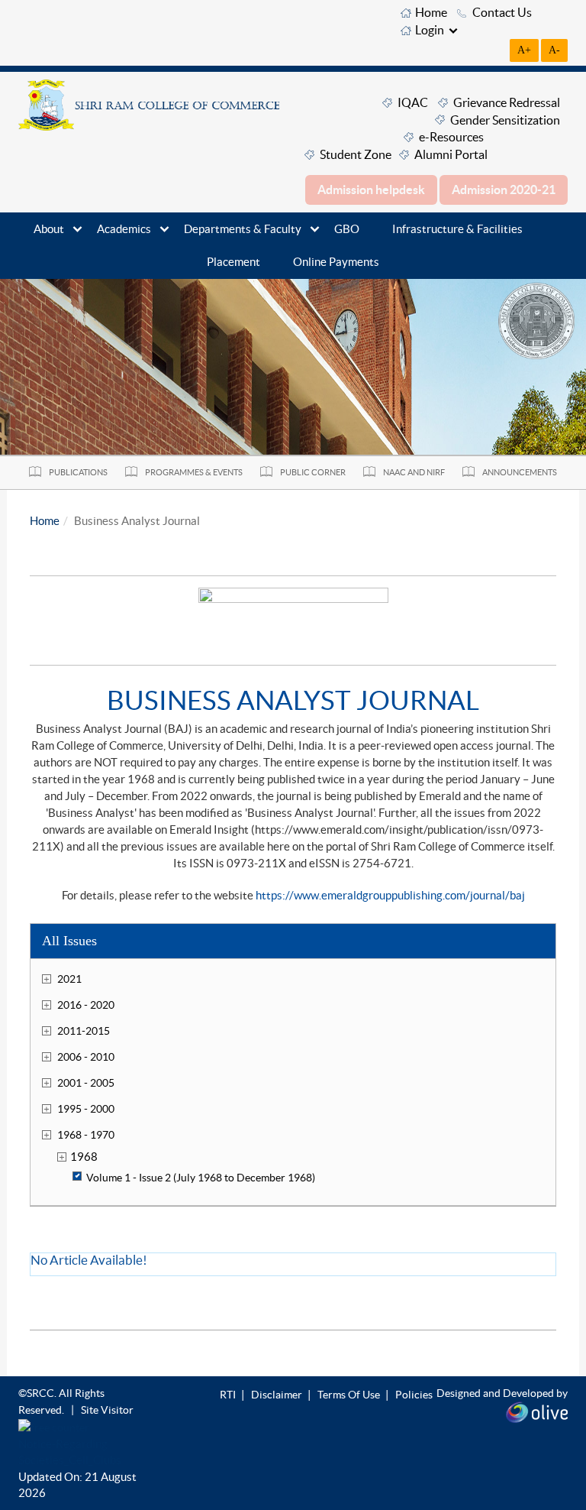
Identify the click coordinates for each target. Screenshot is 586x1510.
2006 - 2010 (85, 1057)
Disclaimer (276, 1394)
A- (554, 50)
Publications (78, 472)
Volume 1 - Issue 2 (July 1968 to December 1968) (200, 1177)
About (49, 228)
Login (429, 30)
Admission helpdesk (371, 189)
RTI (228, 1394)
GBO (346, 228)
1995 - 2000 (85, 1109)
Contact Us (502, 12)
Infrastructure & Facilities (457, 228)
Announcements (519, 472)
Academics (124, 228)
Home (431, 12)
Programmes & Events (194, 472)
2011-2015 (83, 1031)
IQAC (413, 102)
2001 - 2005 (85, 1083)
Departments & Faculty (242, 228)
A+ (524, 50)
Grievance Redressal (506, 102)
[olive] (537, 1411)
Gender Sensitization (505, 120)
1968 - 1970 (85, 1135)
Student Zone (355, 154)
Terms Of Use (348, 1394)
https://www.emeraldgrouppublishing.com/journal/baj (390, 895)
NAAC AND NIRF (414, 472)
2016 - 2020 (85, 1005)
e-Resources (451, 137)
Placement (233, 261)
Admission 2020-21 (503, 189)
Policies (414, 1394)
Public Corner (313, 472)
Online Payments (336, 261)
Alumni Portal (451, 154)
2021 (69, 979)
